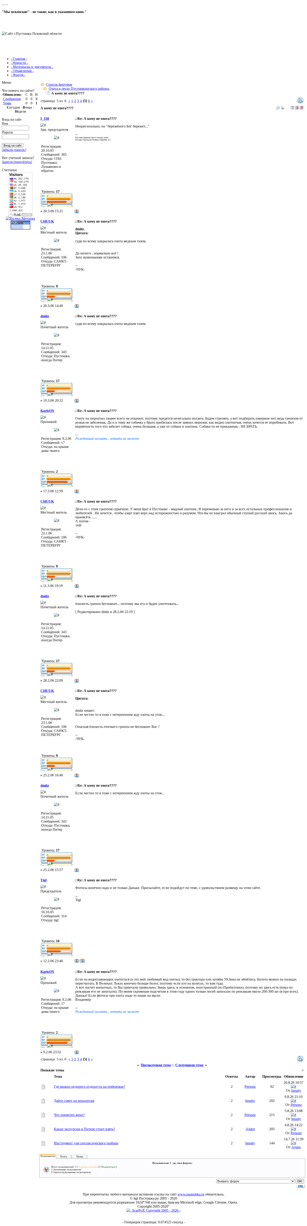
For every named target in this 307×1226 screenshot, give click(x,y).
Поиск (63, 1156)
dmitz (44, 316)
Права (79, 1156)
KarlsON (47, 411)
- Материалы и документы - (32, 67)
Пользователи (47, 1156)
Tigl (43, 880)
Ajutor (250, 1129)
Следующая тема (189, 1065)
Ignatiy (296, 1090)
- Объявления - (22, 71)
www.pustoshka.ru (191, 1194)
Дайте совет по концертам (74, 1101)
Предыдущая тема (156, 1065)
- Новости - (19, 63)
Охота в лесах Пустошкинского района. (79, 88)
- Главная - (19, 59)
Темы (7, 103)
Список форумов (59, 84)
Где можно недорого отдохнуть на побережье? (89, 1086)
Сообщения (12, 99)
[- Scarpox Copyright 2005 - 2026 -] (153, 1210)
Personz (250, 1086)
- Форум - (18, 75)
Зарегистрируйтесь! (17, 162)
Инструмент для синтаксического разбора (86, 1143)
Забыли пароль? (14, 150)
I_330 (44, 118)
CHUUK (47, 221)
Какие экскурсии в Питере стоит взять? (84, 1129)
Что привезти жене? (69, 1115)
